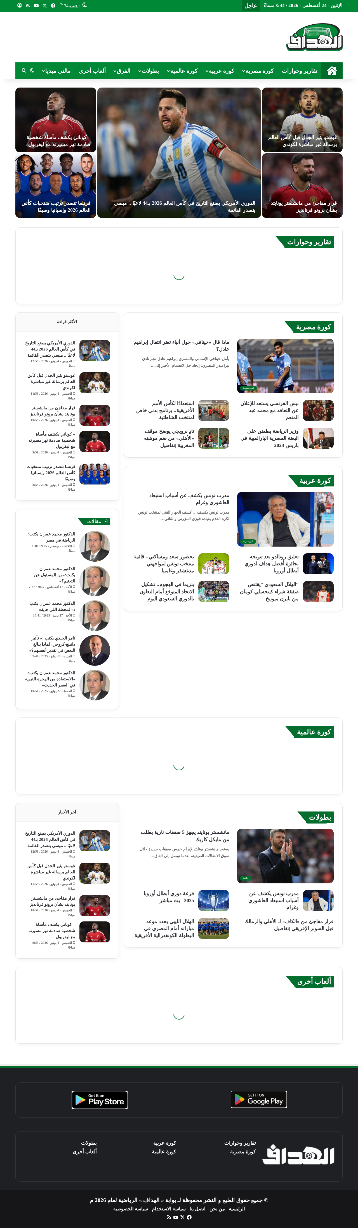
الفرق (124, 71)
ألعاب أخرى (92, 71)
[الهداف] (314, 37)
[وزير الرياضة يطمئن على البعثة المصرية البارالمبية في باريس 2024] (318, 438)
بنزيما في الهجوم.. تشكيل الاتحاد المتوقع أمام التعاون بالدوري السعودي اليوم (167, 591)
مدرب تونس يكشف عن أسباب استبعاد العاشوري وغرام (273, 900)
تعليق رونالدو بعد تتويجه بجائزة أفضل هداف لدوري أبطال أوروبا (271, 563)
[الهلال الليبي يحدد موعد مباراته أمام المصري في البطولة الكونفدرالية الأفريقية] (213, 928)
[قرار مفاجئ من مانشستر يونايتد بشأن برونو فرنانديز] (302, 185)
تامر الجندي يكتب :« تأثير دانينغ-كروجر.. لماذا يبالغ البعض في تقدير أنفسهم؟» (52, 644)
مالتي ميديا (58, 71)
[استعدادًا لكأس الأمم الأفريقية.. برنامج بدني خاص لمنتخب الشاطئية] (213, 410)
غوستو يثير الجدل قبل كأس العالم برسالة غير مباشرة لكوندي (51, 381)
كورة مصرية (260, 71)
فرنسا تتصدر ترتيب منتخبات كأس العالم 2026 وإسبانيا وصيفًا (51, 472)
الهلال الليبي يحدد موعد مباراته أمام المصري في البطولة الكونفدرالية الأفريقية (164, 928)
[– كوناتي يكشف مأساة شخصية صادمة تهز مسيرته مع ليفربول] (55, 120)
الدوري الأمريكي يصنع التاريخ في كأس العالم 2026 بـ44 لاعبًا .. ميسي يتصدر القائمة (50, 349)
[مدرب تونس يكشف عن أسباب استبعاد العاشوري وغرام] (318, 900)
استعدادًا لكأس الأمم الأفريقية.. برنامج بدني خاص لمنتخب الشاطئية (165, 410)
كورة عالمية (184, 71)
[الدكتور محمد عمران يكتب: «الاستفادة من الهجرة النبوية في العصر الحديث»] (94, 685)
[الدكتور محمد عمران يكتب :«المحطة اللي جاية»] (94, 615)
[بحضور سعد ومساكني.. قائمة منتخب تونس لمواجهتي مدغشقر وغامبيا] (213, 563)
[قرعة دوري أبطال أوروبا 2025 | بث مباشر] (213, 900)
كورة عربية (221, 71)
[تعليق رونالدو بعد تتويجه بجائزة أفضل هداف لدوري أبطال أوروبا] (318, 563)
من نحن (217, 1208)
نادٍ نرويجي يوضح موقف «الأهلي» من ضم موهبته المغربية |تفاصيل (169, 438)
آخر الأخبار (67, 812)
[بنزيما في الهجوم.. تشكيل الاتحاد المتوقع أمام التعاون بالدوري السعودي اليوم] (213, 591)
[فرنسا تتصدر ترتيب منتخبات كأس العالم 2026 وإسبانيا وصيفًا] (55, 185)
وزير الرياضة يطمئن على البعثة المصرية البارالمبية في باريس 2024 (270, 438)
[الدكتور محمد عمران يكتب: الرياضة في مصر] (94, 546)
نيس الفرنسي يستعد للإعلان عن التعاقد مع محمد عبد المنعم (270, 410)
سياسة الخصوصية (130, 1208)
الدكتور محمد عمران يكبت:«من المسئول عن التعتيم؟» (54, 574)
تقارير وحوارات (299, 71)
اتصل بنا (198, 1208)
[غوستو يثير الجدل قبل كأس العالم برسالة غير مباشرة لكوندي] (302, 120)
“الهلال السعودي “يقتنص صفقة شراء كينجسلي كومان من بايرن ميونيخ (269, 591)
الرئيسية (237, 1208)
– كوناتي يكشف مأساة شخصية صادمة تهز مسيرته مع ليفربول (52, 440)
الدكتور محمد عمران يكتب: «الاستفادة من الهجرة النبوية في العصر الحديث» (50, 679)
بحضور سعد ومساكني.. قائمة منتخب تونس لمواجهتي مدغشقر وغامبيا (163, 563)
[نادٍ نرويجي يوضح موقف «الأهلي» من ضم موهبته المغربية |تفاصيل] (213, 438)
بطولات (150, 71)
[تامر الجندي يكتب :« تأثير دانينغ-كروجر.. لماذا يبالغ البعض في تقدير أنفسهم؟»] (94, 650)
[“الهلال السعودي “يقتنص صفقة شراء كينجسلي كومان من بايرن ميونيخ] (318, 591)
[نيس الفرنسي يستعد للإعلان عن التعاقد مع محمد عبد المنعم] (318, 410)
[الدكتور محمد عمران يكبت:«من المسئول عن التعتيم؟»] (94, 581)
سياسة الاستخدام (169, 1208)
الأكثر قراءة (67, 321)
